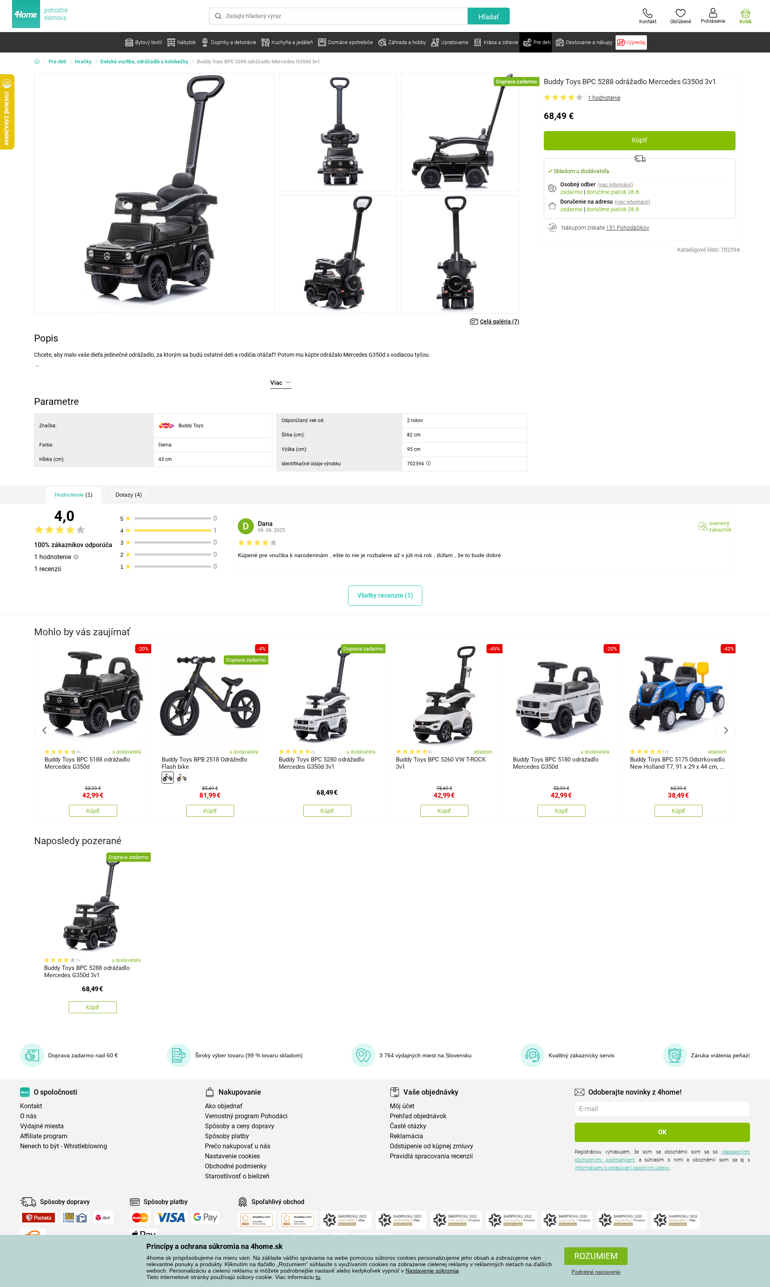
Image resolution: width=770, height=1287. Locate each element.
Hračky (83, 62)
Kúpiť (639, 140)
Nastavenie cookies (232, 1156)
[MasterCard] (140, 1217)
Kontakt (31, 1106)
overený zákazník (720, 526)
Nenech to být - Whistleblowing (63, 1146)
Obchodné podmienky (236, 1166)
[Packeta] (38, 1217)
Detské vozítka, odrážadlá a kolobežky (144, 62)
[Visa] (170, 1217)
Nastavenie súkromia (432, 1270)
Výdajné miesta (42, 1126)
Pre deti (57, 62)
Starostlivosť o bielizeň (237, 1176)
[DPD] (103, 1217)
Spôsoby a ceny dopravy (239, 1126)
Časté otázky (408, 1126)
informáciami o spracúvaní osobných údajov (622, 1168)
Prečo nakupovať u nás (237, 1146)
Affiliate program (43, 1136)
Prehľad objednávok (418, 1116)
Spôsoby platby (227, 1136)
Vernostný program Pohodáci (246, 1116)
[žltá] (181, 777)
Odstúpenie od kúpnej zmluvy (431, 1146)
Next (725, 730)
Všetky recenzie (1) (385, 595)
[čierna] (167, 777)
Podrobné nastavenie (595, 1272)
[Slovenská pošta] (75, 1217)
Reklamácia (406, 1136)
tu (318, 1277)
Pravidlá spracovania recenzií (431, 1156)
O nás (28, 1116)
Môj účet (402, 1106)
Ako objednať (224, 1106)
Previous (44, 730)
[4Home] (39, 61)
